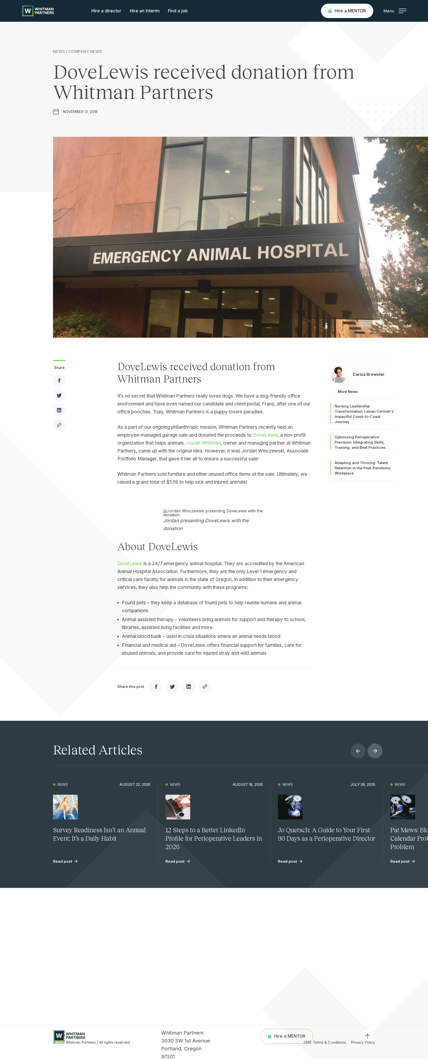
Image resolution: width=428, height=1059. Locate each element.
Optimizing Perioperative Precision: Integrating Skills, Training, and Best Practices (360, 442)
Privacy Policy (363, 1042)
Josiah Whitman (203, 443)
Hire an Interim (145, 10)
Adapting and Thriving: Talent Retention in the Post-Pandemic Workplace (363, 467)
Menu (388, 11)
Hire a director (106, 10)
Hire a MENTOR (350, 10)
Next (375, 751)
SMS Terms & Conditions (325, 1042)
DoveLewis (265, 435)
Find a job (178, 10)
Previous (358, 751)
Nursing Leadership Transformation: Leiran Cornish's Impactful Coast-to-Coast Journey (364, 414)
